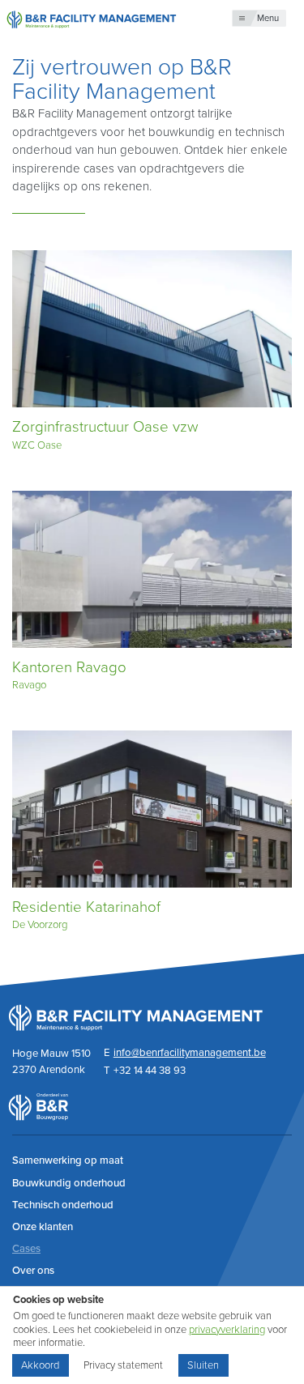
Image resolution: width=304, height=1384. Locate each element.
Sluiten (203, 1365)
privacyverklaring (227, 1329)
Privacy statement (123, 1365)
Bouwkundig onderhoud (69, 1183)
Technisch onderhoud (62, 1205)
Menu (268, 18)
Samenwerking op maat (67, 1160)
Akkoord (40, 1365)
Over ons (33, 1270)
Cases (26, 1248)
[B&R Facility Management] (91, 18)
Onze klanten (42, 1226)
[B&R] (38, 1116)
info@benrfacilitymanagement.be (189, 1052)
